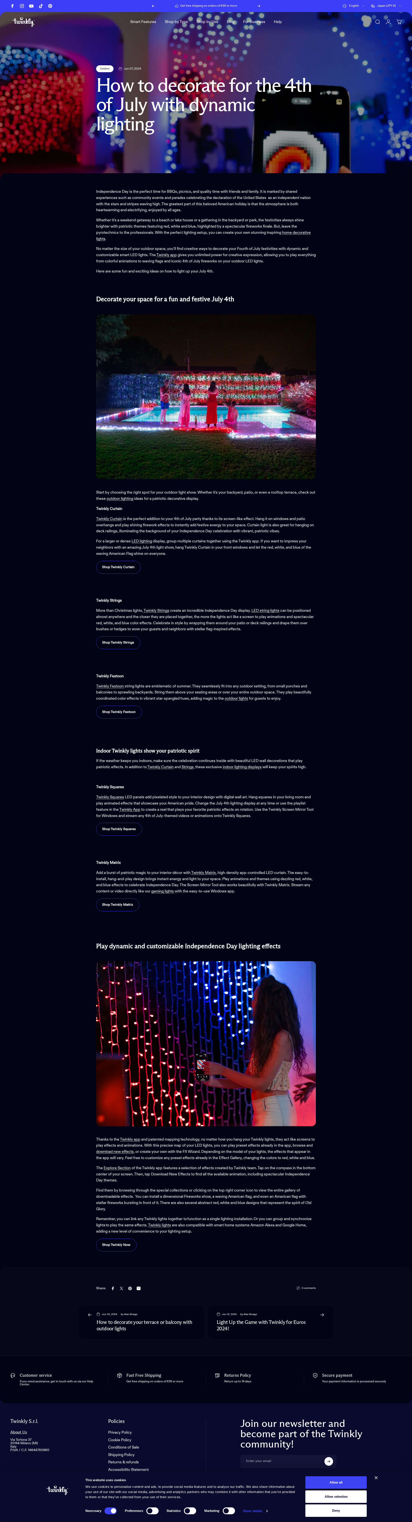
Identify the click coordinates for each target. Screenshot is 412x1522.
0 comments (309, 1288)
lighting (127, 499)
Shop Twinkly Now (116, 1245)
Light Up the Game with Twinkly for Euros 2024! (261, 1325)
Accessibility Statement (128, 1470)
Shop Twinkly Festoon (119, 712)
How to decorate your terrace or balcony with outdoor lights (144, 1325)
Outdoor (105, 68)
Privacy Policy (120, 1433)
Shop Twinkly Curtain (118, 567)
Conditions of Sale (123, 1447)
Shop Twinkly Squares (119, 829)
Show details (252, 1511)
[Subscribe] (328, 1461)
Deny (336, 1510)
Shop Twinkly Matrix (117, 905)
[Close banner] (376, 1477)
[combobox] (354, 6)
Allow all (336, 1482)
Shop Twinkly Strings (118, 642)
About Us (18, 1432)
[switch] (152, 1510)
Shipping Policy (121, 1455)
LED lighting (142, 541)
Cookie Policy (119, 1440)
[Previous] (153, 6)
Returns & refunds (123, 1462)
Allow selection (336, 1496)
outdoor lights (236, 699)
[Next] (259, 6)
